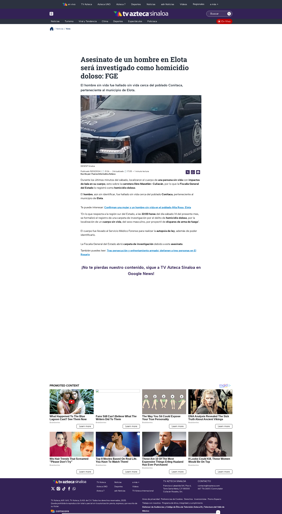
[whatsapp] (74, 489)
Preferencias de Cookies (172, 499)
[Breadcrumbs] (53, 29)
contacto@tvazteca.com (209, 486)
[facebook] (69, 489)
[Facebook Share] (198, 172)
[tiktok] (64, 489)
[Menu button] (63, 13)
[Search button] (229, 14)
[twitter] (53, 489)
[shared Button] (193, 172)
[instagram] (58, 489)
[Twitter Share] (188, 172)
